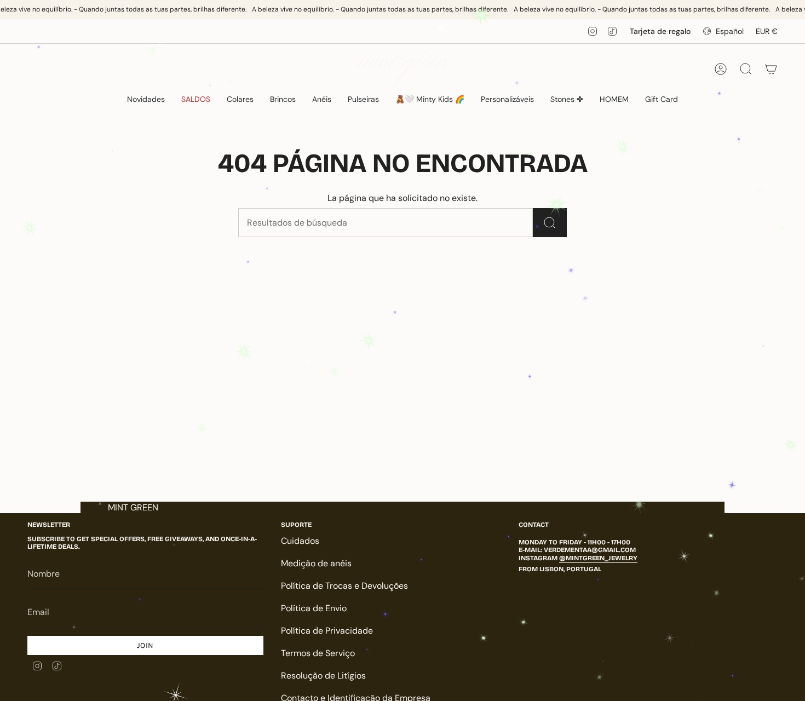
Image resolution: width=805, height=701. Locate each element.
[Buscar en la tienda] (550, 222)
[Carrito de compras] (771, 69)
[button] (240, 99)
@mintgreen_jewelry (598, 558)
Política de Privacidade (327, 630)
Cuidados (300, 541)
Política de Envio (314, 608)
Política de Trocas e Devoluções (344, 585)
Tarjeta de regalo (660, 31)
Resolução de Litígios (323, 675)
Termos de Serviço (318, 653)
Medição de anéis (316, 563)
